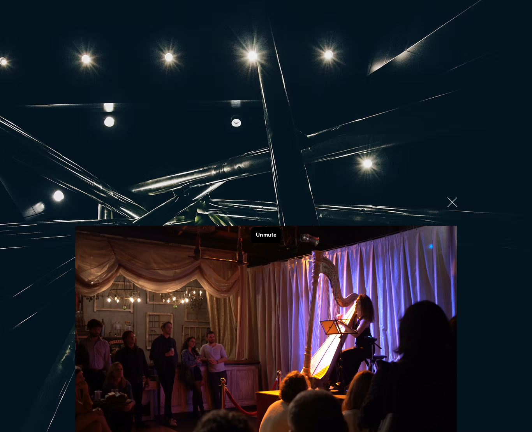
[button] (452, 202)
